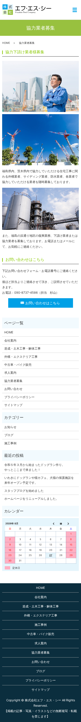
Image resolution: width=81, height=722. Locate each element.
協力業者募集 (13, 381)
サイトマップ (13, 405)
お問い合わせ (13, 389)
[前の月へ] (51, 523)
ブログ (8, 435)
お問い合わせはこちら (42, 303)
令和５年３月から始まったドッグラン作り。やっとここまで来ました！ (34, 467)
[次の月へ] (71, 523)
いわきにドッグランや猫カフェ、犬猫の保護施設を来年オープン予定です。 (39, 480)
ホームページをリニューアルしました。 (31, 498)
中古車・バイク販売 (18, 364)
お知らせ (10, 427)
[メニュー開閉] (75, 10)
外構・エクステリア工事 (21, 356)
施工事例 (10, 443)
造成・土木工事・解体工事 (22, 348)
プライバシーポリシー (19, 397)
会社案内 (10, 340)
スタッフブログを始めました (24, 490)
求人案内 (10, 372)
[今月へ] (61, 523)
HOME (6, 42)
